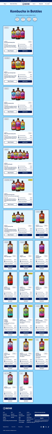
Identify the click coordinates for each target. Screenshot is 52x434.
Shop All (4, 419)
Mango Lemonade (23, 354)
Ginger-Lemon (23, 256)
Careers (28, 415)
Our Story (21, 414)
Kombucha (5, 414)
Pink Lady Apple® (7, 256)
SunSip (4, 417)
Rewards (41, 3)
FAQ (19, 419)
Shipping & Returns (6, 426)
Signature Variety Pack (9, 103)
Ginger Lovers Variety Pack (9, 72)
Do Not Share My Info (31, 422)
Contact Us (29, 414)
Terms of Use (13, 426)
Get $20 (12, 417)
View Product (11, 50)
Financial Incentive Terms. (45, 420)
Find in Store (29, 417)
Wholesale (28, 420)
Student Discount (30, 419)
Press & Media (21, 422)
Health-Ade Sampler (8, 164)
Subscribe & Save (13, 3)
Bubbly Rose (22, 287)
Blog (19, 417)
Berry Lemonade (39, 320)
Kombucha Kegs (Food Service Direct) (10, 420)
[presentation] (18, 33)
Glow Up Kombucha (6, 415)
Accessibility (27, 426)
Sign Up (41, 418)
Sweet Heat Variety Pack (9, 194)
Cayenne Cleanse (39, 226)
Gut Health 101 (21, 415)
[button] (45, 4)
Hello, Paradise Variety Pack (10, 133)
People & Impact (22, 420)
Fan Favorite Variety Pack (9, 42)
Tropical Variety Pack (8, 226)
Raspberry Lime (7, 387)
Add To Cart (25, 50)
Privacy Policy (40, 421)
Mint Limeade (23, 320)
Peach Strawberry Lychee (22, 389)
